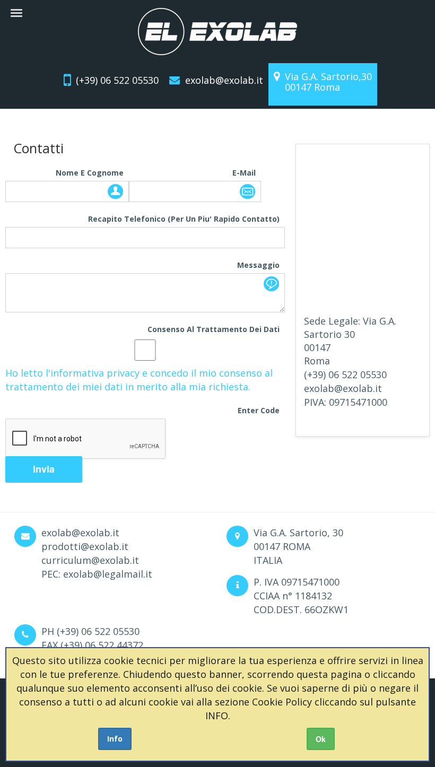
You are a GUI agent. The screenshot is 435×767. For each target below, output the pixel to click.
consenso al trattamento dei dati (213, 329)
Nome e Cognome (90, 173)
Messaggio (258, 265)
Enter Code (259, 410)
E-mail (244, 173)
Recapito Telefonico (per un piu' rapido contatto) (184, 219)
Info (115, 739)
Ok (321, 739)
